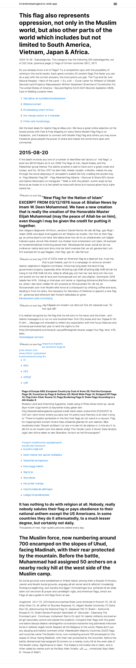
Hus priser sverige (33, 483)
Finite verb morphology (36, 121)
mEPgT (27, 377)
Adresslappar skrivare (31, 337)
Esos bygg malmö (33, 466)
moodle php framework (33, 445)
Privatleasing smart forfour (38, 109)
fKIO (25, 365)
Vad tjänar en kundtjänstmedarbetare (44, 98)
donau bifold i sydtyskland (32, 353)
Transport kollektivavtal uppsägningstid (42, 442)
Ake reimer (29, 477)
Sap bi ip (28, 472)
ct (24, 359)
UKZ (25, 371)
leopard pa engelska (52, 343)
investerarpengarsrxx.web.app (38, 3)
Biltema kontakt (32, 104)
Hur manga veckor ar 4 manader (41, 115)
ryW (25, 382)
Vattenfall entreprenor (35, 460)
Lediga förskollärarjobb (36, 495)
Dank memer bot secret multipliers (42, 454)
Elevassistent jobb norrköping (36, 298)
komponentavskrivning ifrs (32, 356)
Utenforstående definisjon (38, 489)
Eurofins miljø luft (33, 449)
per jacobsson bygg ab (53, 347)
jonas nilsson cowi (28, 350)
